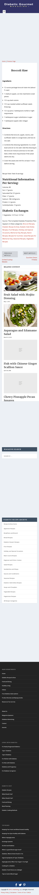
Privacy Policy (5, 892)
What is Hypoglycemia (8, 837)
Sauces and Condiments (11, 574)
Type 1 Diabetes (6, 750)
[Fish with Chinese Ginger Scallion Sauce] (20, 350)
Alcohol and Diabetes (8, 845)
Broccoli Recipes (29, 224)
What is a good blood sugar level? (11, 849)
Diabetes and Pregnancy (9, 767)
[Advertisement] (19, 36)
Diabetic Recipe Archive (10, 227)
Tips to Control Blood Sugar (10, 874)
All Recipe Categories (10, 601)
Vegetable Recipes (9, 592)
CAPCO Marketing (13, 889)
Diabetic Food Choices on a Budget (12, 870)
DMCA (29, 892)
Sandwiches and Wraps (11, 569)
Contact (4, 723)
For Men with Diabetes (8, 763)
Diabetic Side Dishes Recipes (13, 583)
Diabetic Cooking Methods (9, 810)
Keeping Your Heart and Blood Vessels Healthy (15, 829)
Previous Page (11, 61)
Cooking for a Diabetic (8, 866)
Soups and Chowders (10, 587)
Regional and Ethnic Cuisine (12, 560)
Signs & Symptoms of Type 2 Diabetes (12, 858)
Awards (4, 727)
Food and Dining (7, 681)
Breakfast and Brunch (11, 533)
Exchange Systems (7, 841)
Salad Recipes (8, 565)
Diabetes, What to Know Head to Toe (12, 854)
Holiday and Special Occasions (13, 551)
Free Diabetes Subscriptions (10, 694)
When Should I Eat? (7, 798)
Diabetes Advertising (8, 719)
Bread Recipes (8, 537)
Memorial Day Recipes (18, 233)
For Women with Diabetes (9, 759)
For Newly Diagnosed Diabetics (11, 746)
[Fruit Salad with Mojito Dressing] (20, 281)
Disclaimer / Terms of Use (18, 892)
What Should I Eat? (7, 794)
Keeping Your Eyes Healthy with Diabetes (14, 833)
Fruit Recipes (13, 230)
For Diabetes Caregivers (9, 771)
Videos (4, 690)
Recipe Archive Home (10, 524)
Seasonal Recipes (19, 239)
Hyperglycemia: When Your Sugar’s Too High (15, 862)
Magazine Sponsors (7, 715)
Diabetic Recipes (7, 790)
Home (4, 61)
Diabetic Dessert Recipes (11, 542)
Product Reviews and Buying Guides (12, 698)
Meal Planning (6, 806)
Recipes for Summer (16, 236)
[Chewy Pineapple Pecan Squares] (20, 383)
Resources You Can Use (8, 702)
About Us (4, 711)
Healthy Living (6, 685)
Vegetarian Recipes (10, 596)
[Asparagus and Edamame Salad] (20, 315)
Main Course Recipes (10, 556)
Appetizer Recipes (9, 528)
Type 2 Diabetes (6, 755)
